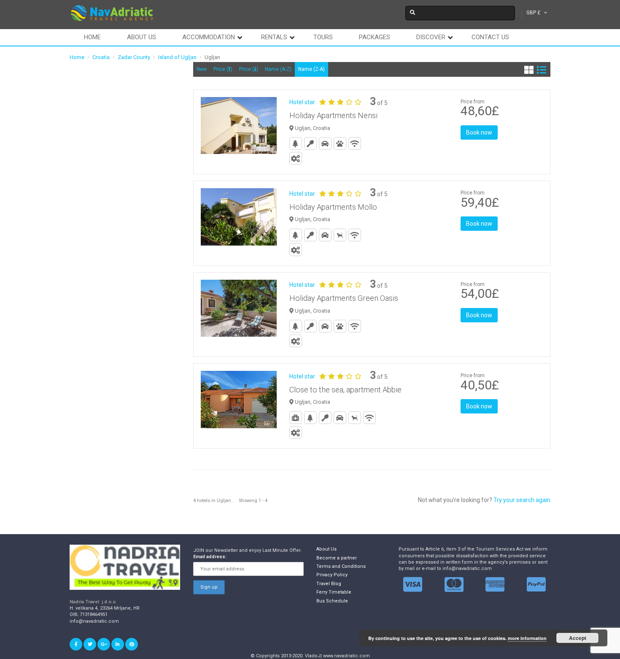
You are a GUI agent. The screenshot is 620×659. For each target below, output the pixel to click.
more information (527, 638)
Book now (479, 132)
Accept (577, 638)
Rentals (274, 37)
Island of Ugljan (177, 57)
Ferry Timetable (333, 592)
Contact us (490, 37)
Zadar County (134, 57)
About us (141, 37)
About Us (326, 549)
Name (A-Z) (278, 69)
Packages (374, 37)
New (202, 69)
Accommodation (208, 37)
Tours (323, 37)
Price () (222, 69)
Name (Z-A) (311, 69)
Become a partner (336, 558)
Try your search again (521, 500)
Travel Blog (328, 583)
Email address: (209, 556)
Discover (430, 37)
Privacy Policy (332, 575)
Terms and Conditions (341, 566)
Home (92, 37)
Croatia (101, 57)
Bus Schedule (332, 601)
